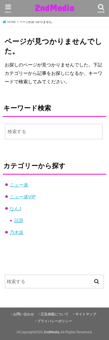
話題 (19, 220)
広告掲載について (55, 314)
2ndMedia (54, 7)
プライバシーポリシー (54, 321)
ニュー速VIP (23, 196)
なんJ (15, 208)
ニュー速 (19, 184)
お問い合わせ (23, 314)
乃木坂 (17, 232)
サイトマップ (85, 314)
